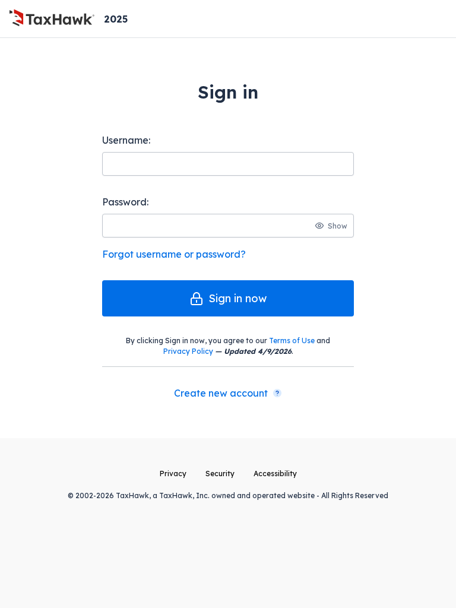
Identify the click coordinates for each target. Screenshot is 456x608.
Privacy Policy (188, 351)
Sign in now (237, 298)
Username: (126, 140)
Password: (125, 202)
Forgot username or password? (174, 254)
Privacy (173, 473)
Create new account (221, 393)
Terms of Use (292, 340)
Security (220, 473)
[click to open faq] (277, 393)
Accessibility (275, 473)
